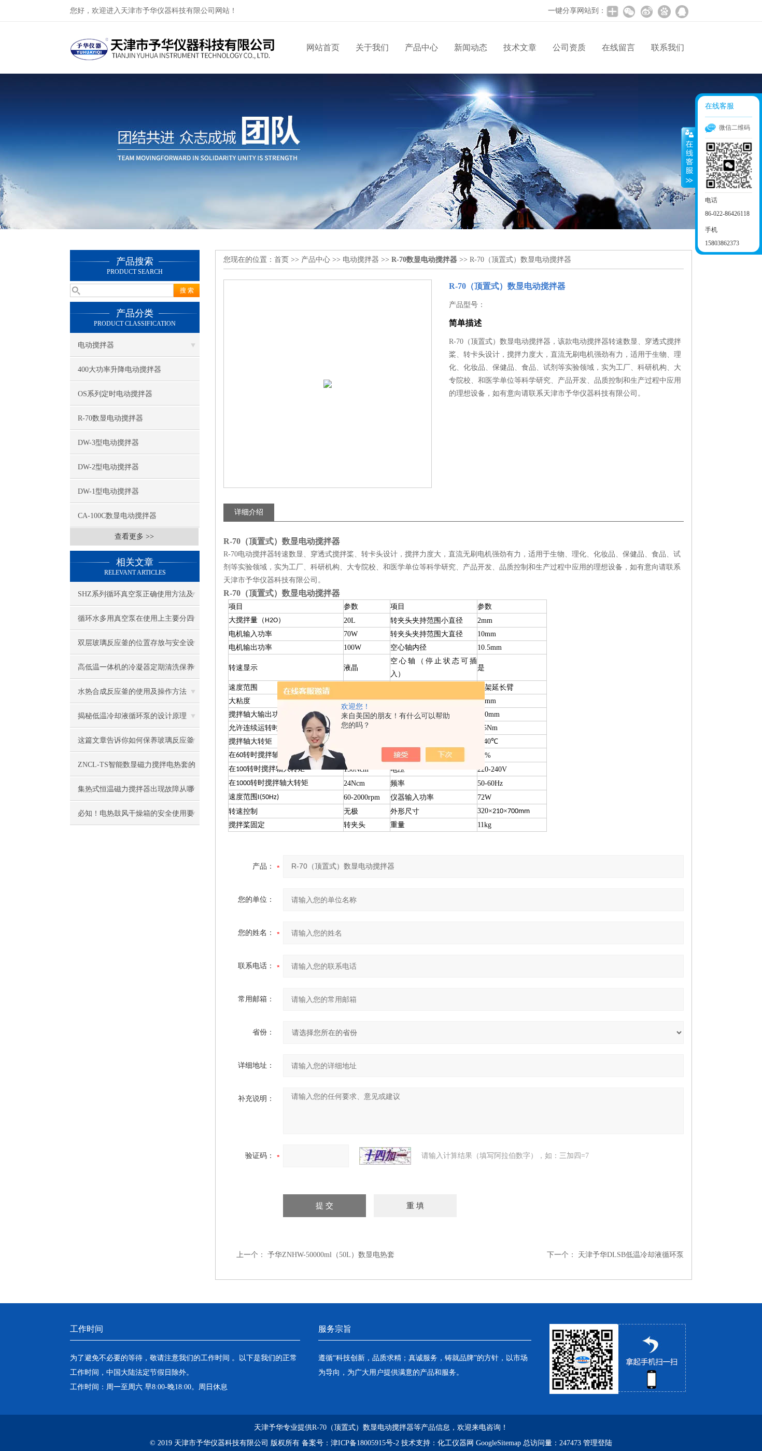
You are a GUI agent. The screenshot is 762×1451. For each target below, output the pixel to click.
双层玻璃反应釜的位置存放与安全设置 (136, 646)
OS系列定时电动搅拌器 (115, 394)
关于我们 (372, 47)
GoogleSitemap (498, 1443)
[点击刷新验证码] (385, 1156)
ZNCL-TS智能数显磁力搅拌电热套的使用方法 (136, 768)
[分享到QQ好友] (681, 11)
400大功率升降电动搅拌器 (119, 369)
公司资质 (569, 47)
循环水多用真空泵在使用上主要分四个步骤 (136, 622)
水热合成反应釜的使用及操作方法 (132, 691)
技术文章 (520, 47)
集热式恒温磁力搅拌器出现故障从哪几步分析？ (136, 793)
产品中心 (421, 47)
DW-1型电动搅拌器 (108, 491)
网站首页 (323, 47)
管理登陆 (597, 1443)
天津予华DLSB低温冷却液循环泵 (631, 1255)
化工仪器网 (456, 1443)
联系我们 (667, 47)
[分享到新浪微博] (646, 11)
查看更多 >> (134, 536)
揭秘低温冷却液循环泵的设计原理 (132, 716)
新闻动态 (470, 47)
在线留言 (618, 47)
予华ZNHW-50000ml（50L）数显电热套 (330, 1255)
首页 (281, 259)
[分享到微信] (629, 11)
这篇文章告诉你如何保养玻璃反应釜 (136, 740)
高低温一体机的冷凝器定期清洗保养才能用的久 (136, 671)
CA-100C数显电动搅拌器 (117, 516)
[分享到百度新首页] (664, 11)
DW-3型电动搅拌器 (108, 443)
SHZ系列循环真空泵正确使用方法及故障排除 (135, 598)
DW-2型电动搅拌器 (108, 467)
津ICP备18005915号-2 (365, 1443)
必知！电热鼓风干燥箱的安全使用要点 (136, 817)
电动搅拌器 (96, 345)
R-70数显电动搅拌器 (110, 418)
